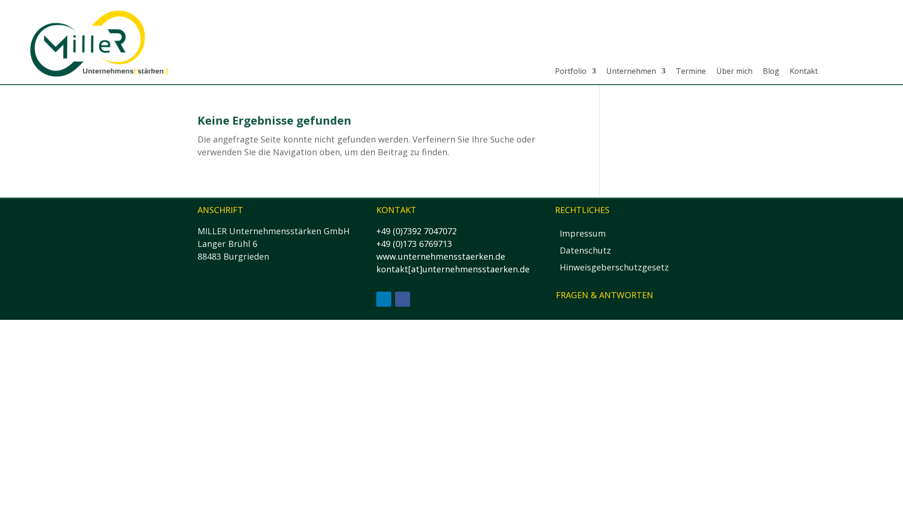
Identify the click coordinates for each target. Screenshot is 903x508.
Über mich (734, 71)
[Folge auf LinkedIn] (383, 299)
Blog (771, 71)
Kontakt (804, 71)
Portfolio (570, 71)
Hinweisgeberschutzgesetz (614, 267)
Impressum (583, 233)
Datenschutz (585, 250)
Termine (691, 71)
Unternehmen (631, 71)
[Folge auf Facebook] (402, 299)
